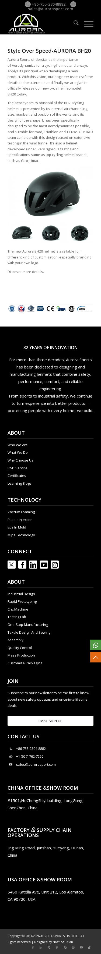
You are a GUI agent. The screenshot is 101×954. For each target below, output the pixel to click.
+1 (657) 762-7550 (29, 756)
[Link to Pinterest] (57, 947)
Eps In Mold (17, 527)
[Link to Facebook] (22, 565)
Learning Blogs (20, 483)
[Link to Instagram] (55, 565)
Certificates (17, 475)
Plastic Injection (20, 519)
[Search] (73, 23)
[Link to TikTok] (89, 947)
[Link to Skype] (65, 947)
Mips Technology (21, 535)
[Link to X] (49, 947)
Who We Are (18, 444)
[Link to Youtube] (44, 565)
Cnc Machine (18, 609)
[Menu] (86, 23)
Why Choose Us (20, 460)
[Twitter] (12, 565)
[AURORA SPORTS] (42, 23)
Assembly (15, 639)
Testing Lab (17, 616)
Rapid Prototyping (22, 601)
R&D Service (17, 468)
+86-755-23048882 (48, 4)
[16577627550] (95, 645)
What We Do (18, 452)
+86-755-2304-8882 (31, 748)
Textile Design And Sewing (29, 632)
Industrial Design (21, 593)
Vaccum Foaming (21, 511)
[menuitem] (73, 23)
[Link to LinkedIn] (33, 565)
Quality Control (20, 647)
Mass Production (21, 655)
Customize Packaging (25, 663)
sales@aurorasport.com (50, 8)
